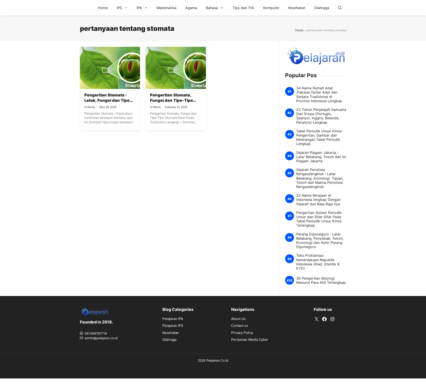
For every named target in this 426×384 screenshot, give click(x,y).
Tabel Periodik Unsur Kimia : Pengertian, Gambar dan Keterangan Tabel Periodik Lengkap (319, 137)
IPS (119, 8)
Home (103, 8)
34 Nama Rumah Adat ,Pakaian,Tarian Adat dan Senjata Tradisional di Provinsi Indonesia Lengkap (319, 94)
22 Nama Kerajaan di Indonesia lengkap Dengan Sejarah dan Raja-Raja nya (318, 199)
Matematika (166, 8)
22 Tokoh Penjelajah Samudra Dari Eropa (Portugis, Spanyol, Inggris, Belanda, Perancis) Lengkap (321, 116)
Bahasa (212, 8)
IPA (139, 8)
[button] (340, 7)
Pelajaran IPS (172, 325)
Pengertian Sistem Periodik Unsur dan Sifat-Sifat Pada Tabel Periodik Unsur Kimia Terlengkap (319, 219)
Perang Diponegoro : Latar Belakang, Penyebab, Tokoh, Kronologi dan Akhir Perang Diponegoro (319, 240)
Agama (191, 8)
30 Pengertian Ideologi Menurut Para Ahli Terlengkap (321, 280)
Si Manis (89, 107)
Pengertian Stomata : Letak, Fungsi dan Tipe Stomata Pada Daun (107, 100)
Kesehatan (296, 8)
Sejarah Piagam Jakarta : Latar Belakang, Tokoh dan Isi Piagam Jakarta (321, 157)
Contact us (239, 325)
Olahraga (321, 8)
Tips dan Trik (243, 8)
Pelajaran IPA (172, 319)
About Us (238, 319)
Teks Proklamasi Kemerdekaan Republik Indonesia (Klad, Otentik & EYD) (317, 261)
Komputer (271, 8)
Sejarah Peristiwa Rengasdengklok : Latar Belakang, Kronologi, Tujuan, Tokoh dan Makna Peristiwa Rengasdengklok (319, 178)
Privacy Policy (242, 333)
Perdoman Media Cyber (249, 339)
